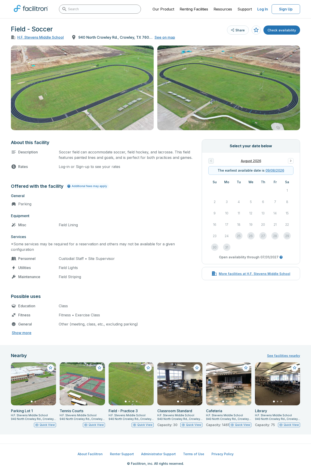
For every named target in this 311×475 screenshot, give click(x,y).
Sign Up (286, 9)
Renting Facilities (194, 9)
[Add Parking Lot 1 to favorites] (50, 367)
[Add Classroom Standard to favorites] (197, 367)
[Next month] (290, 161)
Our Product (163, 9)
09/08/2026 (274, 170)
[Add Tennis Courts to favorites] (99, 367)
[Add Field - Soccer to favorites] (256, 30)
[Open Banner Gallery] (82, 88)
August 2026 (251, 161)
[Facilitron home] (31, 13)
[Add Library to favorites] (294, 367)
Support (244, 9)
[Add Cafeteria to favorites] (246, 367)
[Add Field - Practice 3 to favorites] (148, 367)
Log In (262, 9)
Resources (223, 9)
